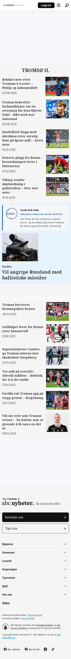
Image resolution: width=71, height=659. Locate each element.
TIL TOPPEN (9, 499)
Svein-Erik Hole (28, 618)
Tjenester (8, 578)
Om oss (7, 594)
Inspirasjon (9, 569)
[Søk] (67, 5)
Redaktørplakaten (44, 625)
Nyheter (7, 544)
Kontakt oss (14, 517)
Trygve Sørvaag (34, 615)
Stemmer (8, 552)
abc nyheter (14, 649)
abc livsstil (34, 649)
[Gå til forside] (19, 5)
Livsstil (7, 561)
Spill (5, 586)
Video (6, 603)
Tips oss (11, 528)
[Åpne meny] (59, 5)
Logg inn (46, 5)
